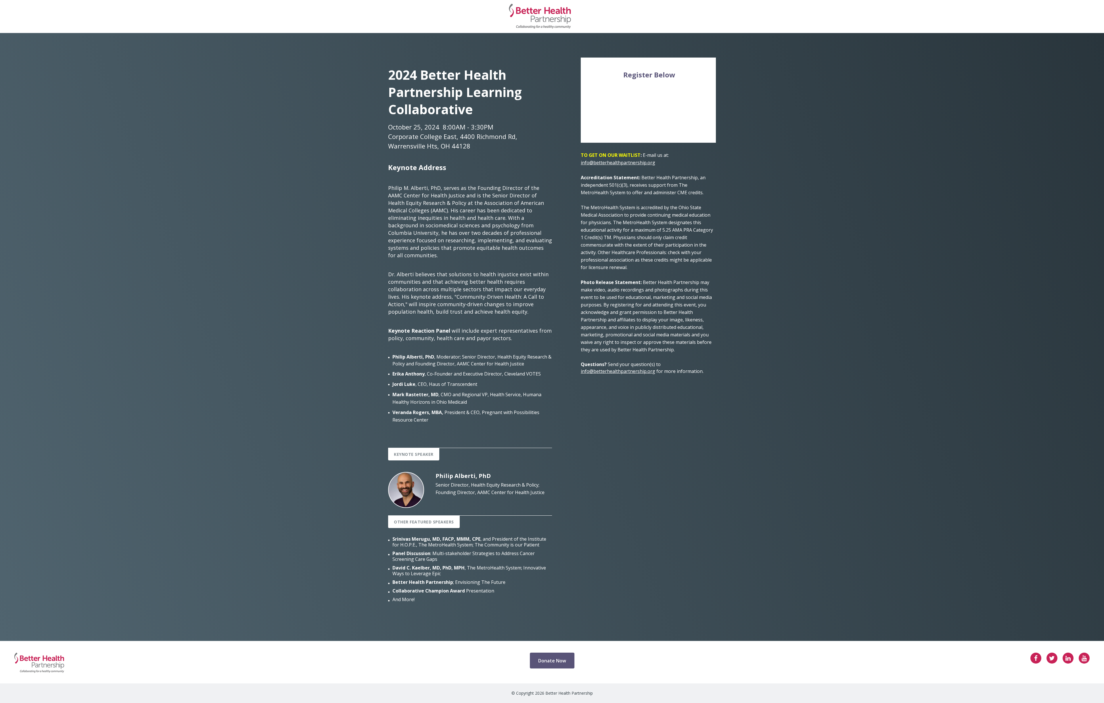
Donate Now (552, 661)
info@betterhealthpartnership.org (618, 162)
